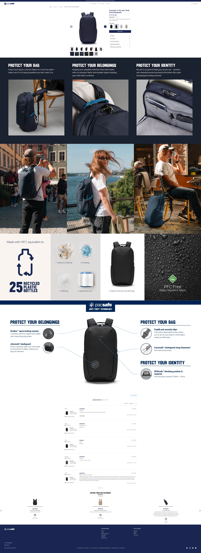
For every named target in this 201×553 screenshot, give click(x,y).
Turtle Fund (103, 536)
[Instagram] (190, 548)
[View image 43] (82, 54)
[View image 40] (101, 49)
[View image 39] (96, 49)
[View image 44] (86, 54)
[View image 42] (77, 54)
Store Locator (136, 535)
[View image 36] (82, 49)
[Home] (50, 7)
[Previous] (1, 511)
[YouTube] (193, 548)
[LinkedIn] (196, 548)
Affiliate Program (104, 537)
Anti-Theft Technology (104, 533)
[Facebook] (187, 548)
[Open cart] (196, 3)
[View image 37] (86, 49)
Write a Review (134, 395)
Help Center (136, 530)
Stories (102, 532)
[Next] (200, 511)
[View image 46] (96, 54)
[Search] (192, 3)
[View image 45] (91, 54)
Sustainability (103, 535)
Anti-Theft (107, 3)
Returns (135, 533)
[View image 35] (77, 49)
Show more (100, 487)
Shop (99, 3)
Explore (102, 3)
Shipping (135, 532)
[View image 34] (72, 49)
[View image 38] (91, 49)
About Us (102, 530)
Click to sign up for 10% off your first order (92, 0)
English (7, 545)
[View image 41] (72, 54)
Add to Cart (120, 31)
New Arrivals (94, 3)
